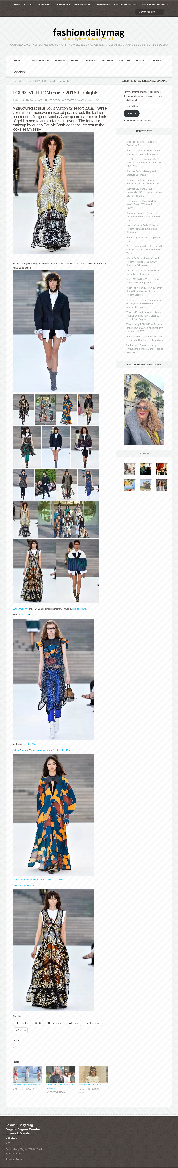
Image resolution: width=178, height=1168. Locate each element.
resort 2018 (23, 615)
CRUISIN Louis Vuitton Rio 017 (27, 1084)
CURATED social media (126, 4)
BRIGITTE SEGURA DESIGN (155, 4)
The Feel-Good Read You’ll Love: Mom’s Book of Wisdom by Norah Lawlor (143, 204)
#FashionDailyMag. (61, 750)
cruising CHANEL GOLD (90, 1084)
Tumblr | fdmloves (21, 879)
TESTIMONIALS (102, 4)
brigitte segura (79, 609)
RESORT (69, 100)
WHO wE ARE (63, 4)
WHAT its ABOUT (82, 4)
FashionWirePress (33, 744)
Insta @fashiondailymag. (24, 885)
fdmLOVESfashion (56, 879)
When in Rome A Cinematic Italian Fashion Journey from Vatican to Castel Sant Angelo (143, 316)
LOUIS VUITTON (20, 609)
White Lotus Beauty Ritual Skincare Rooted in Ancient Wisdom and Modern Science (144, 291)
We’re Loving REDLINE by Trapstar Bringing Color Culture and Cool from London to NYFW (144, 328)
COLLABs (24, 81)
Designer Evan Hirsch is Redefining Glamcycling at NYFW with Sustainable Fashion (144, 303)
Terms (19, 1159)
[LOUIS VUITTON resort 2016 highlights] (60, 1074)
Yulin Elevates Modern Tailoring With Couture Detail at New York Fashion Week (144, 249)
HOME (17, 4)
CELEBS (156, 60)
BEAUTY (75, 60)
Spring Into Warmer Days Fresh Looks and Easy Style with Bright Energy (143, 216)
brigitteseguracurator (41, 750)
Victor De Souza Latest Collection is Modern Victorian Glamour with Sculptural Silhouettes (145, 262)
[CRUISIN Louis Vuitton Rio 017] (27, 1074)
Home (15, 81)
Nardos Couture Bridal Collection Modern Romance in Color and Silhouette (142, 229)
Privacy (10, 1159)
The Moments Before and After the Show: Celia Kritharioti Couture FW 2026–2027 (143, 162)
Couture (124, 60)
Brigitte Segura (29, 100)
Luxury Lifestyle (37, 60)
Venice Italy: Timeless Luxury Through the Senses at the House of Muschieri (144, 349)
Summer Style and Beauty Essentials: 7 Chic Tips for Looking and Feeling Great (144, 192)
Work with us (45, 4)
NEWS (17, 60)
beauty (25, 750)
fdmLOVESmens (38, 879)
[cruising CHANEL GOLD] (93, 1074)
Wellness (107, 60)
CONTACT (29, 4)
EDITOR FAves (57, 100)
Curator (19, 71)
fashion (60, 60)
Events (90, 60)
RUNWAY (141, 60)
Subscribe (131, 113)
